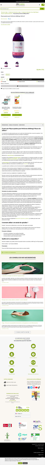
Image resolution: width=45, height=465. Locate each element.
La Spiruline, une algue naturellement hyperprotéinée (13, 275)
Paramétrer (25, 463)
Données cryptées (12, 365)
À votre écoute (33, 349)
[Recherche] (42, 9)
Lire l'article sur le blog (5, 282)
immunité (26, 163)
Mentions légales (41, 448)
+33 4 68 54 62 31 (12, 400)
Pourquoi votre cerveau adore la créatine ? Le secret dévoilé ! (15, 300)
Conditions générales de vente (39, 452)
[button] (1, 4)
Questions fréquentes (33, 357)
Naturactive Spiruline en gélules (22, 218)
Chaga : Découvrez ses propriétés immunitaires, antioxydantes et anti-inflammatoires (20, 323)
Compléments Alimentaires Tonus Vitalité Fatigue (30, 12)
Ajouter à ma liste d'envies (6, 68)
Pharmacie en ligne (4, 12)
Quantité (2, 77)
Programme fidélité (12, 374)
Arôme (2, 72)
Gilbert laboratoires (4, 18)
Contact (42, 450)
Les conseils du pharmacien (9, 252)
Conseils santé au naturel (23, 332)
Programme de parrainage (33, 365)
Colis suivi (11, 349)
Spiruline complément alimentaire (6, 13)
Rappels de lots (41, 454)
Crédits (42, 457)
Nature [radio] (3, 74)
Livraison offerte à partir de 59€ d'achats (22, 1)
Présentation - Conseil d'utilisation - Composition (13, 125)
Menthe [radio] (7, 74)
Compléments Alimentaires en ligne (14, 12)
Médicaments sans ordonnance (33, 374)
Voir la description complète (5, 24)
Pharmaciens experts (11, 357)
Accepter (20, 463)
